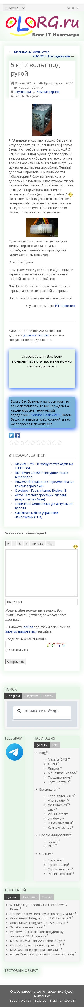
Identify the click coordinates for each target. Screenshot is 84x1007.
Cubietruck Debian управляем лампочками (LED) (36, 515)
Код (50, 543)
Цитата (37, 543)
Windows (56, 818)
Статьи (46, 853)
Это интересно (61, 873)
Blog (43, 752)
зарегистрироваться (21, 631)
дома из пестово (36, 335)
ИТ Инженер (65, 305)
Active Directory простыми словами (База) (42, 954)
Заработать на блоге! (26, 927)
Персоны (55, 860)
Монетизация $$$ (62, 773)
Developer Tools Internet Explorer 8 (40, 490)
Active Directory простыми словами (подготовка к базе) (41, 497)
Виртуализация (60, 823)
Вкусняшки (22, 92)
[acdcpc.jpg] (42, 119)
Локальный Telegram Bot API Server (38, 922)
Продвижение (60, 777)
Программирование (56, 835)
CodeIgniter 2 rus (61, 796)
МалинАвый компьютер (32, 52)
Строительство (60, 869)
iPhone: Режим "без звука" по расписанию (42, 914)
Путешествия (59, 782)
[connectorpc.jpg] (42, 227)
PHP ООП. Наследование (51, 56)
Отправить (15, 661)
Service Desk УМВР (46, 415)
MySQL (54, 841)
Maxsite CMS (59, 759)
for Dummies (59, 805)
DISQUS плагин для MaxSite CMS (34, 949)
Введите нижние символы (25, 639)
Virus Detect (58, 814)
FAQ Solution (58, 800)
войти (28, 627)
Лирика (55, 768)
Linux (53, 809)
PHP (52, 846)
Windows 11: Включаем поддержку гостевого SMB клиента (37, 933)
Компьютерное (48, 92)
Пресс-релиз (58, 864)
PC (17, 96)
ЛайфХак (32, 96)
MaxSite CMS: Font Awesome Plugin (36, 940)
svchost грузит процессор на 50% (36, 945)
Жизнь (54, 764)
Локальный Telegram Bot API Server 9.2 (40, 918)
